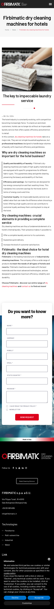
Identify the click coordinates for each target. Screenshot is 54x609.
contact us (26, 286)
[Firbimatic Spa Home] (10, 4)
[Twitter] (16, 468)
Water (7, 545)
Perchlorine (9, 530)
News (14, 30)
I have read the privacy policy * (23, 406)
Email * (10, 363)
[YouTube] (19, 468)
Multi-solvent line (12, 535)
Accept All (39, 597)
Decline (15, 597)
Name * (9, 326)
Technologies (9, 524)
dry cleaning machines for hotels (28, 136)
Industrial (9, 540)
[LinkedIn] (23, 468)
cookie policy (9, 573)
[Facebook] (13, 468)
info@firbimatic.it (9, 513)
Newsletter (14, 409)
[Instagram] (26, 468)
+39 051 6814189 (8, 508)
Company (10, 338)
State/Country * (14, 375)
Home (7, 30)
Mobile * (10, 350)
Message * (11, 389)
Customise (27, 603)
